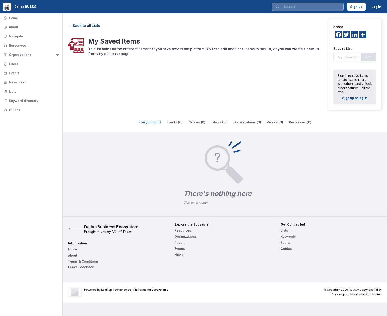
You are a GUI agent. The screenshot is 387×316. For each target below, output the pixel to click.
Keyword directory (20, 101)
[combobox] (308, 7)
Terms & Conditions (83, 261)
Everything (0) (150, 122)
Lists (9, 91)
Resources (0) (300, 122)
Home (10, 18)
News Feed (15, 82)
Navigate (13, 36)
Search (286, 242)
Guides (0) (197, 122)
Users (10, 64)
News (178, 255)
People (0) (275, 122)
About (10, 27)
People (179, 242)
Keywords (288, 236)
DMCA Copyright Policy (366, 289)
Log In (376, 7)
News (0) (219, 122)
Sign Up (356, 7)
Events (11, 73)
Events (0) (175, 122)
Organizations (17, 55)
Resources (14, 45)
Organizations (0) (247, 122)
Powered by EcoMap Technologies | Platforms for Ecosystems (126, 289)
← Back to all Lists (84, 25)
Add (369, 57)
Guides (11, 110)
